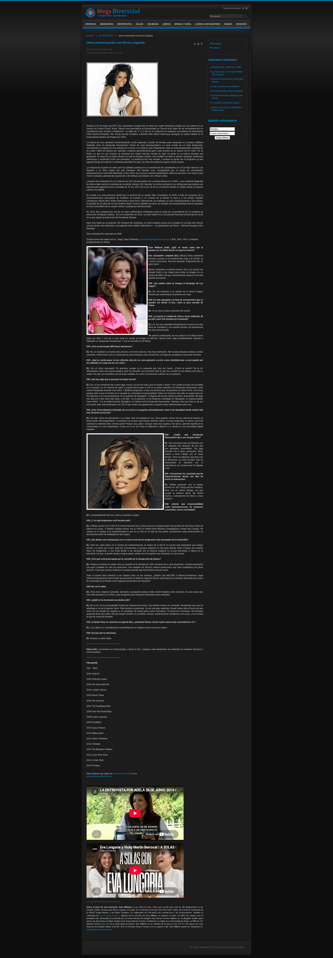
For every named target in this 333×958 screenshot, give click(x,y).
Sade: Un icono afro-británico (226, 86)
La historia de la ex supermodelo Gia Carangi (227, 73)
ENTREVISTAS (124, 24)
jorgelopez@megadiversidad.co (155, 239)
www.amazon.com (121, 773)
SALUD (139, 24)
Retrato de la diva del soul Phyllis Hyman (227, 80)
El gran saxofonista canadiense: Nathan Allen (227, 108)
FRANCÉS (241, 24)
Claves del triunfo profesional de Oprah (227, 96)
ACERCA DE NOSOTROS (207, 24)
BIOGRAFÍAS (106, 24)
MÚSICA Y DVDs (183, 24)
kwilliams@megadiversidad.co (99, 930)
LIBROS (166, 24)
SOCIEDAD (153, 24)
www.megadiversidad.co (109, 915)
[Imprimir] (198, 44)
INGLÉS (228, 24)
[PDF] (194, 44)
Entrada (89, 35)
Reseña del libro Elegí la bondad (227, 91)
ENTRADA (91, 24)
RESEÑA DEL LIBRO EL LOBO (226, 67)
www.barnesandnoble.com (99, 776)
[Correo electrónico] (201, 44)
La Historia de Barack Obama (226, 103)
